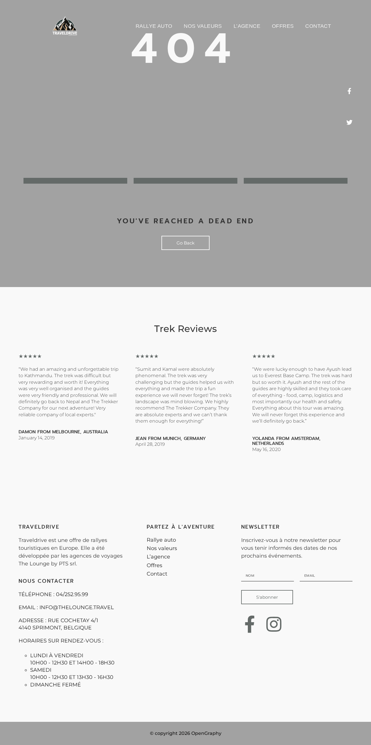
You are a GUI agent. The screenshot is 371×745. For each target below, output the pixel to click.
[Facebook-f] (249, 624)
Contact (318, 26)
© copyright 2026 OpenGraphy (185, 733)
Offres (283, 26)
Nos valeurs (203, 26)
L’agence (247, 26)
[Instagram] (274, 624)
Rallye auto (154, 26)
